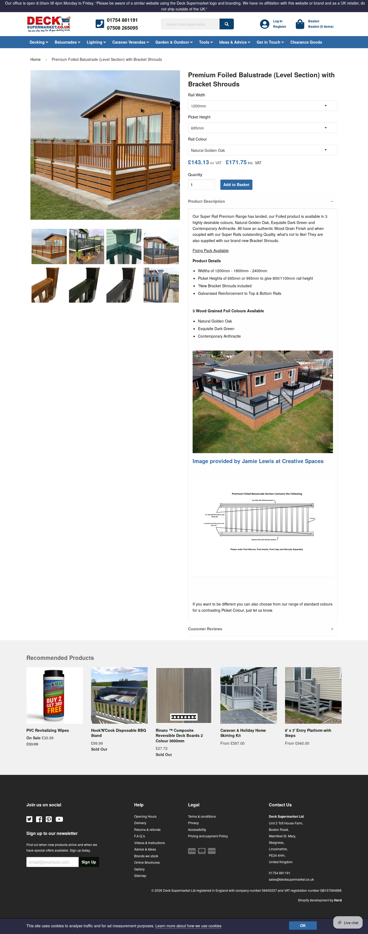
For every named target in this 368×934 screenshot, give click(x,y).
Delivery (140, 822)
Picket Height (199, 117)
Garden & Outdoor (172, 42)
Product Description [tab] (206, 201)
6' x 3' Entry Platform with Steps (308, 732)
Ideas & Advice (233, 42)
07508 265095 (122, 27)
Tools (204, 42)
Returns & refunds (147, 829)
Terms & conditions (202, 816)
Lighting (95, 42)
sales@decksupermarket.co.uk (291, 879)
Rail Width (196, 94)
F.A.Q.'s (139, 836)
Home (35, 59)
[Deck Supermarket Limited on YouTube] (59, 819)
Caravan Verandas (129, 42)
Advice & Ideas (145, 849)
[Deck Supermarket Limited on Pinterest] (49, 819)
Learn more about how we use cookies (188, 925)
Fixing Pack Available (211, 250)
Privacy (193, 822)
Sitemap (140, 875)
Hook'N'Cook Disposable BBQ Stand (118, 732)
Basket (313, 21)
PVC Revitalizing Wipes (47, 730)
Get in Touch (269, 42)
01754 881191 (122, 19)
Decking (38, 42)
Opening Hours (145, 816)
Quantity (195, 174)
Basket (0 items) (321, 26)
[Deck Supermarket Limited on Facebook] (39, 819)
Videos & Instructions (149, 842)
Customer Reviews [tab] (205, 628)
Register (279, 26)
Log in (277, 21)
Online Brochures (147, 862)
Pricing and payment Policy (208, 836)
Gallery (139, 869)
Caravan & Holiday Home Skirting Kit (243, 732)
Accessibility (197, 829)
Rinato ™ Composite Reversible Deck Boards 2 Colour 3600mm (179, 735)
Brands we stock (146, 855)
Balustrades (66, 42)
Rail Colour (197, 139)
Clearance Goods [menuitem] (306, 42)
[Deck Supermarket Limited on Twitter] (29, 819)
